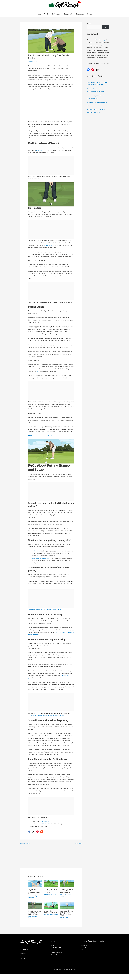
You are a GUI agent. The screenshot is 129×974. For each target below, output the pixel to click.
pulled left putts (47, 245)
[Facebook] (29, 831)
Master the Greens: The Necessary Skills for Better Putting (67, 913)
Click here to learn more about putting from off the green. (46, 715)
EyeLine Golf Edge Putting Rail (41, 558)
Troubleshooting (54, 914)
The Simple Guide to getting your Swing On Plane (34, 912)
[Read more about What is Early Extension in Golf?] (51, 905)
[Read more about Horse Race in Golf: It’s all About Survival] (51, 883)
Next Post (78, 843)
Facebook (23, 953)
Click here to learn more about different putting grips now (45, 436)
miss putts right (67, 252)
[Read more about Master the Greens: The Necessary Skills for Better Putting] (67, 905)
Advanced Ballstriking (65, 894)
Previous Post (25, 843)
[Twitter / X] (33, 831)
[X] (97, 70)
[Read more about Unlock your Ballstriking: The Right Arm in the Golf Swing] (35, 883)
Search (89, 23)
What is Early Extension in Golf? (50, 911)
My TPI (38, 371)
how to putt (37, 148)
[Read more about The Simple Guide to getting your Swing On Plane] (35, 905)
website (55, 736)
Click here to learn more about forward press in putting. (45, 609)
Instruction (56, 14)
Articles (46, 14)
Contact (89, 14)
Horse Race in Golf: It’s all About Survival (51, 890)
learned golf (39, 150)
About (52, 950)
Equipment (68, 14)
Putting (67, 917)
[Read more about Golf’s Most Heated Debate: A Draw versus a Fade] (67, 883)
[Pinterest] (37, 831)
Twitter (22, 956)
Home (39, 14)
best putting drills (45, 821)
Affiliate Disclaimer (56, 952)
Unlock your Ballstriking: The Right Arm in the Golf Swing (34, 891)
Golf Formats (47, 894)
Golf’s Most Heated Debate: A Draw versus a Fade (66, 890)
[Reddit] (41, 831)
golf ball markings (44, 824)
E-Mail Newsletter (56, 947)
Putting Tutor (36, 551)
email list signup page (99, 40)
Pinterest (22, 958)
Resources (80, 14)
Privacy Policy (55, 954)
